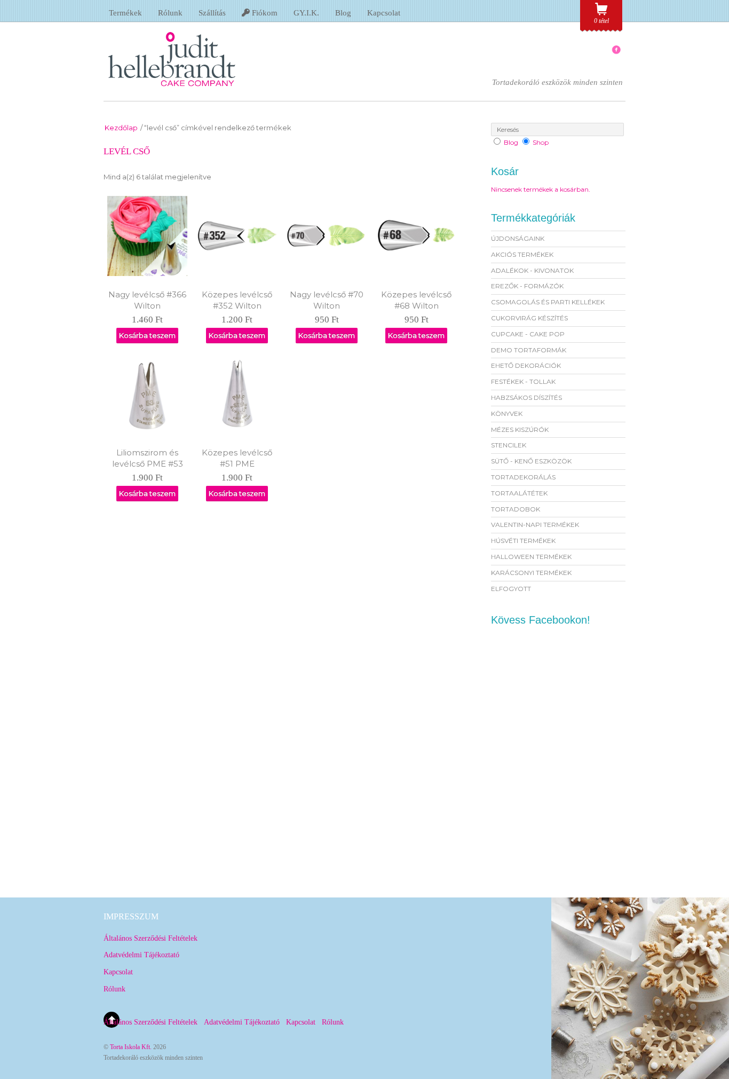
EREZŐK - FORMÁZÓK (527, 286)
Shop (541, 142)
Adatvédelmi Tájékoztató (141, 955)
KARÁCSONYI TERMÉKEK (531, 573)
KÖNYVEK (506, 413)
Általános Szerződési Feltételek (150, 938)
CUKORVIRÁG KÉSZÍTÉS (529, 318)
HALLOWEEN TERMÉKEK (531, 557)
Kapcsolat (383, 13)
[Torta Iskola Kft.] (172, 90)
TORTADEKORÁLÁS (523, 477)
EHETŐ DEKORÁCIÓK (526, 365)
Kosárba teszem (147, 335)
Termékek (125, 13)
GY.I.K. (306, 13)
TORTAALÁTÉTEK (519, 493)
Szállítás (212, 13)
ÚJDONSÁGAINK (517, 238)
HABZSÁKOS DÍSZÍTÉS (526, 397)
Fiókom (264, 13)
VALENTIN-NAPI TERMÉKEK (535, 525)
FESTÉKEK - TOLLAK (523, 381)
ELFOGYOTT (511, 589)
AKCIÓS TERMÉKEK (522, 254)
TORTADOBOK (515, 509)
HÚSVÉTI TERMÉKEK (523, 541)
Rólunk (170, 13)
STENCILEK (508, 445)
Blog (343, 13)
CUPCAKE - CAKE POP (528, 334)
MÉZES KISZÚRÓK (520, 430)
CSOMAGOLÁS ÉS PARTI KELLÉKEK (548, 302)
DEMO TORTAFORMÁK (528, 350)
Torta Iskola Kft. (131, 1047)
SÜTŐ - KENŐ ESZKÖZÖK (531, 461)
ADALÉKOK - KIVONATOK (532, 270)
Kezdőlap (121, 127)
